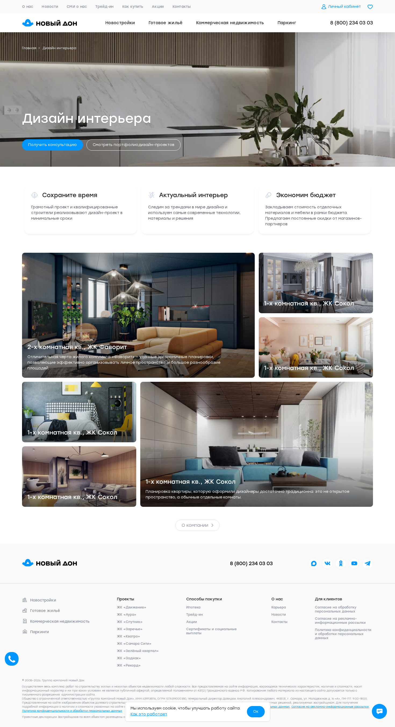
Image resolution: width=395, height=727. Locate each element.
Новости (50, 7)
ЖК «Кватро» (128, 636)
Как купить (132, 7)
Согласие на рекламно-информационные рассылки (340, 621)
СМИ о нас (77, 7)
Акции (158, 7)
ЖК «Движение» (131, 607)
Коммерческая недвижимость (230, 22)
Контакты (182, 7)
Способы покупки (204, 599)
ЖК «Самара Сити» (134, 644)
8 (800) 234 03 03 (351, 23)
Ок (255, 711)
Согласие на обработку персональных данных (335, 609)
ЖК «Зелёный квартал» (138, 651)
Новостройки (120, 22)
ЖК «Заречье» (130, 629)
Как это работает (149, 714)
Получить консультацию (52, 144)
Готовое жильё (166, 22)
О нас (27, 7)
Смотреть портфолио (133, 144)
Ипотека (193, 607)
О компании (195, 525)
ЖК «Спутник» (130, 622)
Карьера (278, 607)
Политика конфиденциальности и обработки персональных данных (343, 634)
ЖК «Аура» (127, 614)
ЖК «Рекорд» (129, 665)
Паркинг (287, 22)
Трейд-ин (104, 7)
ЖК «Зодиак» (129, 658)
